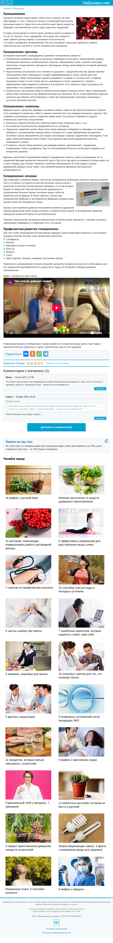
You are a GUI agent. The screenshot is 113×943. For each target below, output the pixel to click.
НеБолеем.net (96, 3)
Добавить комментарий (56, 427)
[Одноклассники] (32, 354)
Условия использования (56, 929)
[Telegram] (45, 354)
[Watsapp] (39, 354)
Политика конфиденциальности (56, 932)
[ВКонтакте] (26, 354)
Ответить (100, 389)
